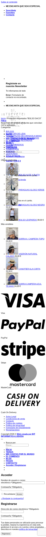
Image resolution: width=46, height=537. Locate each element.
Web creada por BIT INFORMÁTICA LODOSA (18, 435)
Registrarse (6, 534)
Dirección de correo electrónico (20, 509)
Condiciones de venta (15, 419)
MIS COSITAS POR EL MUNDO (20, 454)
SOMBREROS (17, 145)
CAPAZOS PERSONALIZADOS (25, 138)
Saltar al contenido (9, 2)
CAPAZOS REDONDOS (21, 140)
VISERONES (12, 154)
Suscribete (11, 10)
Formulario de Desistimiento (18, 428)
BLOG (9, 459)
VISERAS (10, 151)
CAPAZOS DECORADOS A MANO (26, 136)
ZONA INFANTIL (13, 156)
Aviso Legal (11, 417)
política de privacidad (28, 529)
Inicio (3, 118)
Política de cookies (14, 423)
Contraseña (11, 487)
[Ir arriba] (2, 439)
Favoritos (10, 13)
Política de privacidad (15, 425)
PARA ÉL (10, 143)
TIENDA (9, 136)
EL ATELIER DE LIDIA (16, 134)
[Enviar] (7, 448)
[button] (3, 121)
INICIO (9, 450)
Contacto (10, 15)
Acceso (19, 494)
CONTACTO (11, 463)
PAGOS (9, 461)
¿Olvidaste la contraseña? (12, 498)
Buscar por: (11, 443)
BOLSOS (10, 131)
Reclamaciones (13, 430)
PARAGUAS (11, 147)
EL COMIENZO (13, 456)
